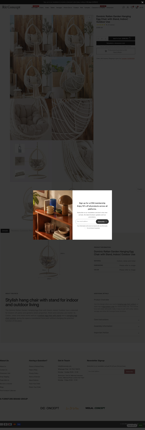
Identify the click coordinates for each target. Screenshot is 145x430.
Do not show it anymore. (93, 228)
